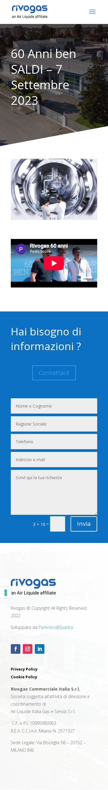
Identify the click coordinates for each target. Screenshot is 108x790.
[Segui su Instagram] (27, 649)
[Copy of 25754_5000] (54, 218)
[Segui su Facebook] (15, 649)
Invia (84, 524)
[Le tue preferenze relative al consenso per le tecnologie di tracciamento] (5, 592)
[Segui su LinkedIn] (39, 649)
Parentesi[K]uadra (56, 627)
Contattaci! (54, 373)
